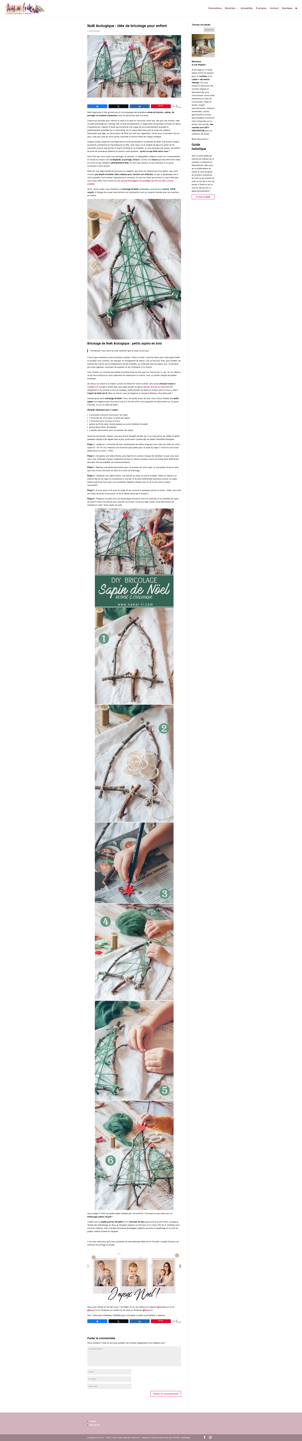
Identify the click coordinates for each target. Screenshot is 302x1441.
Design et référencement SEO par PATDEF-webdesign (166, 1438)
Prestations (215, 8)
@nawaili (161, 1307)
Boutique (287, 8)
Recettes (230, 8)
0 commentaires (93, 31)
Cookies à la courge (96, 387)
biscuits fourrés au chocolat (156, 387)
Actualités (247, 8)
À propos (261, 8)
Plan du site (94, 1425)
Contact (274, 8)
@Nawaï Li (92, 1310)
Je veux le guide (203, 197)
